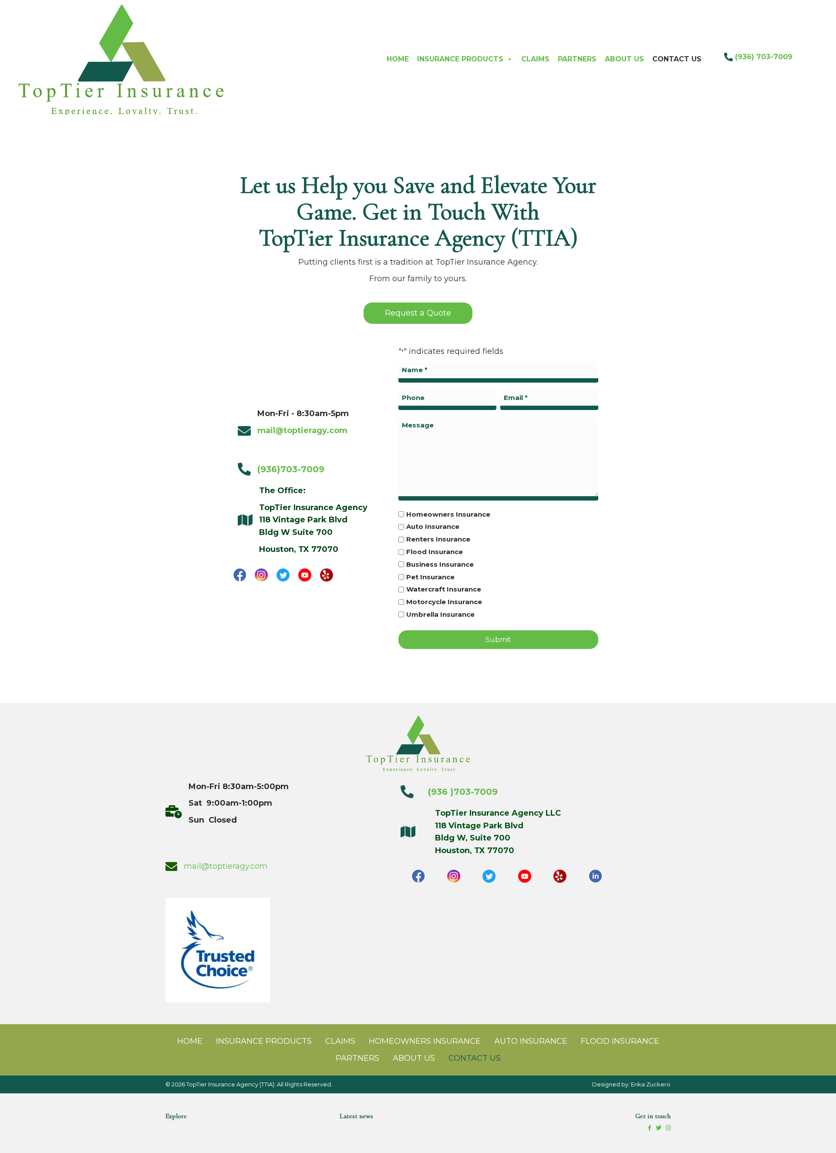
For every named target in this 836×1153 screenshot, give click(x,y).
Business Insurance (440, 564)
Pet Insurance (430, 577)
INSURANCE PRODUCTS (460, 59)
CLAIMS (535, 59)
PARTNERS (577, 59)
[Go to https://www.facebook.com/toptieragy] (240, 575)
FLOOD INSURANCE (620, 1041)
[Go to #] (262, 575)
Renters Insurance (438, 539)
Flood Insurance (434, 552)
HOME (398, 59)
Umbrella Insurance (440, 614)
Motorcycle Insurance (444, 602)
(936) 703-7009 (763, 57)
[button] (418, 313)
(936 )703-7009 (459, 792)
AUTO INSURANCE (530, 1041)
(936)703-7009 (290, 469)
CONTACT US (676, 59)
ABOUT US (624, 59)
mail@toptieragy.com (226, 866)
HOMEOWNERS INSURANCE (425, 1041)
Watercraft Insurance (443, 589)
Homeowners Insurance (448, 514)
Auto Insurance (432, 526)
